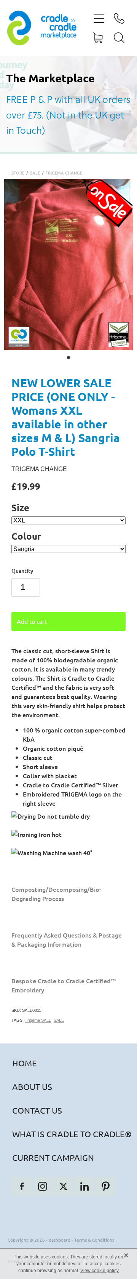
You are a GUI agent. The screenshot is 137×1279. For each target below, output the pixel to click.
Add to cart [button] (32, 621)
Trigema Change (64, 173)
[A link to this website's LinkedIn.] (84, 1186)
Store (17, 173)
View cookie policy (99, 1270)
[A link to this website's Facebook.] (21, 1186)
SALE (35, 173)
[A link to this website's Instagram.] (42, 1186)
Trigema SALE (38, 1020)
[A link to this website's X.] (63, 1186)
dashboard (59, 1240)
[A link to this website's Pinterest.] (105, 1186)
